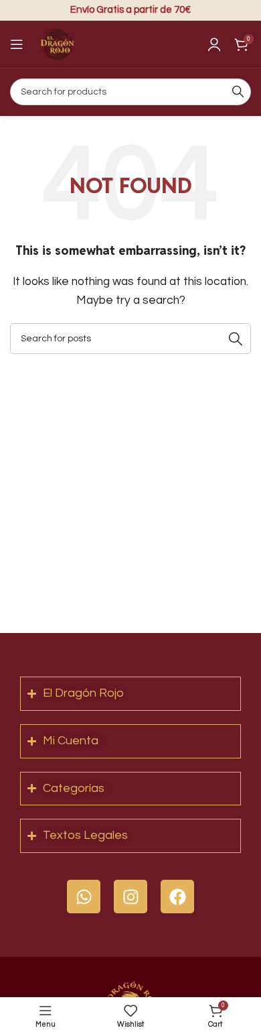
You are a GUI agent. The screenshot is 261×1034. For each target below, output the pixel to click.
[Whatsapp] (83, 896)
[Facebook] (177, 896)
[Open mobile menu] (16, 44)
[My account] (214, 44)
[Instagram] (130, 896)
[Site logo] (57, 43)
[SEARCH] (237, 91)
